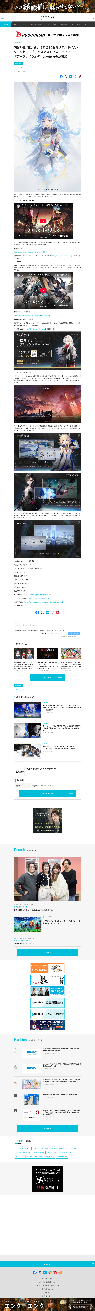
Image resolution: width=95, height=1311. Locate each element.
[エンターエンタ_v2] (47, 820)
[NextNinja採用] (47, 1179)
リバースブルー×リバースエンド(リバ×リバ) (58, 1152)
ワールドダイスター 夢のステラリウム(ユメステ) (40, 1157)
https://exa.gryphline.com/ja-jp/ (62, 256)
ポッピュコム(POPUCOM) (23, 1152)
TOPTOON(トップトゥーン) (58, 1148)
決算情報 (63, 24)
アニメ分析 (89, 24)
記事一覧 (5, 24)
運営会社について (47, 1278)
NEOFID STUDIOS (62, 1157)
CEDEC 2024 (72, 1148)
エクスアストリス (19, 67)
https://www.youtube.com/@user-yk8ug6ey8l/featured (43, 602)
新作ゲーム (18, 42)
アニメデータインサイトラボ (40, 1148)
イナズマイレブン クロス (23, 1148)
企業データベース (19, 24)
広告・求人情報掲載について (48, 1282)
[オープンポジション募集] (47, 34)
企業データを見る (47, 793)
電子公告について (47, 1289)
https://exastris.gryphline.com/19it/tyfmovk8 (29, 252)
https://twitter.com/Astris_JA (35, 329)
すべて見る (47, 677)
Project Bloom (20, 1157)
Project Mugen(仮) (38, 1152)
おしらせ (47, 1292)
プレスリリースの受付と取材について (47, 1285)
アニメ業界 (76, 24)
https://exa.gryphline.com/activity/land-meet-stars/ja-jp (33, 315)
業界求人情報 (36, 24)
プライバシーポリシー (47, 1296)
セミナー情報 (51, 24)
